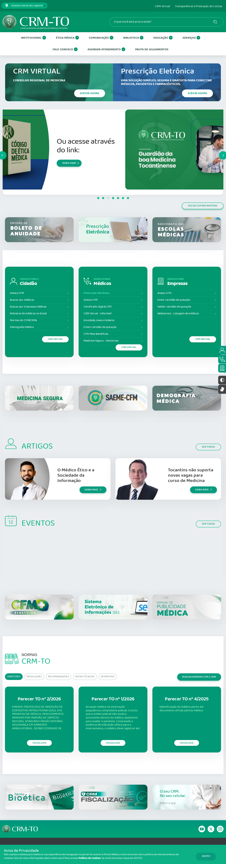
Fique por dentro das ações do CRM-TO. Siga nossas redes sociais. (182, 146)
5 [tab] (118, 198)
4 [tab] (113, 198)
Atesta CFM (17, 293)
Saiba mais (91, 490)
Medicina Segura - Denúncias (101, 341)
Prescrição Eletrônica (96, 293)
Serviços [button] (189, 38)
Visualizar (39, 743)
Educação (160, 38)
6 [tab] (123, 198)
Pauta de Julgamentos (151, 49)
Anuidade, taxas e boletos (99, 320)
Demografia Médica (22, 327)
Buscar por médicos (22, 300)
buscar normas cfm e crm (199, 677)
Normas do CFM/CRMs (23, 320)
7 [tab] (128, 198)
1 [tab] (98, 198)
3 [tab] (108, 198)
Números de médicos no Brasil (28, 313)
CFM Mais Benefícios (96, 334)
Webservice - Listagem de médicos (178, 313)
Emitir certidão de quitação (100, 327)
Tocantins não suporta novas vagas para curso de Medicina (190, 475)
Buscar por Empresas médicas (28, 307)
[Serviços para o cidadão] (222, 350)
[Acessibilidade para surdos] (222, 389)
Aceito (206, 856)
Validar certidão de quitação (174, 307)
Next (219, 152)
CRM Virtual (162, 6)
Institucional (31, 38)
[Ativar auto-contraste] (222, 380)
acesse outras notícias (202, 206)
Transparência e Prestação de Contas (198, 6)
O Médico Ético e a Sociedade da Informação (75, 475)
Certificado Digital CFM (98, 307)
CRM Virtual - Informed (97, 313)
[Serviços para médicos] (222, 359)
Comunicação (99, 38)
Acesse (89, 93)
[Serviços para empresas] (222, 368)
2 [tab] (103, 198)
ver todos (208, 447)
